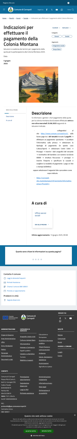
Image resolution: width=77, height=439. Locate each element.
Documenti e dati (7, 359)
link (50, 427)
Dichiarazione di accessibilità (44, 391)
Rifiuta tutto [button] (46, 431)
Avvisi (18, 18)
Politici (3, 349)
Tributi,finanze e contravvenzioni (44, 348)
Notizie (60, 335)
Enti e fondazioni (7, 346)
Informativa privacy (45, 383)
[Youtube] (56, 9)
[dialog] (38, 426)
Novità (11, 18)
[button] (38, 436)
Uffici (3, 342)
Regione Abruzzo (8, 3)
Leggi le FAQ (24, 389)
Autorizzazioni (44, 363)
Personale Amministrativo (6, 354)
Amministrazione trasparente (45, 378)
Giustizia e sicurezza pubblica (46, 341)
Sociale (25, 18)
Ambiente (42, 353)
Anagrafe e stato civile (27, 336)
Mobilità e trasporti (26, 360)
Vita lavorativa (25, 344)
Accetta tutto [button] (31, 431)
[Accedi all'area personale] (68, 3)
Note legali (42, 387)
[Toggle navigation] (4, 9)
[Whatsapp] (61, 9)
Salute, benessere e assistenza (45, 358)
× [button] (74, 415)
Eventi (60, 356)
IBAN (3, 396)
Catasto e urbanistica (27, 354)
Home (4, 18)
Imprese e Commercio (27, 347)
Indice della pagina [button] (12, 110)
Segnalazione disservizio (24, 384)
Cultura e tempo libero (27, 340)
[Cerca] (73, 9)
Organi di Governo (7, 335)
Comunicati (61, 338)
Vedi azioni (65, 28)
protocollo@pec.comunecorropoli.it (13, 406)
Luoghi (60, 352)
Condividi (55, 28)
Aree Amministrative (8, 338)
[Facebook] (46, 9)
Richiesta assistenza (27, 393)
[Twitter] (51, 9)
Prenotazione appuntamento (25, 378)
